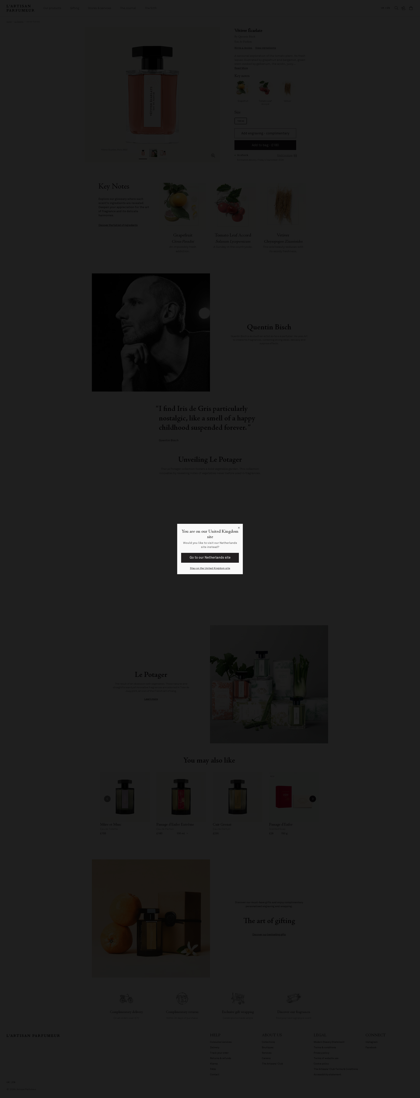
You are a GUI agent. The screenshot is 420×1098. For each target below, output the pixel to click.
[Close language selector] (239, 528)
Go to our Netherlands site (210, 557)
